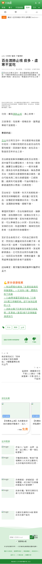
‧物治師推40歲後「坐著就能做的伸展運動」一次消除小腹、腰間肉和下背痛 (21, 290)
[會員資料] (35, 3)
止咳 (19, 113)
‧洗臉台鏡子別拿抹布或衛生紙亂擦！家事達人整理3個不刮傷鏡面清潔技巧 (21, 312)
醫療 (28, 7)
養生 (10, 7)
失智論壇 (19, 7)
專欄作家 (28, 555)
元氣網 (8, 56)
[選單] (39, 3)
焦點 (3, 7)
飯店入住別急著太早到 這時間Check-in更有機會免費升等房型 (23, 17)
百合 (4, 140)
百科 (35, 7)
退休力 (13, 555)
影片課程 (6, 416)
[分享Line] (16, 12)
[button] (39, 7)
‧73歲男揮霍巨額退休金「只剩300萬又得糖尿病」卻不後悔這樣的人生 (20, 301)
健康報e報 (22, 541)
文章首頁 (20, 555)
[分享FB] (5, 12)
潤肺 (15, 113)
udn (3, 56)
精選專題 (27, 551)
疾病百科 (35, 551)
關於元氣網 (8, 551)
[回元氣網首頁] (8, 2)
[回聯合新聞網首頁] (3, 3)
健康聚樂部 (17, 551)
